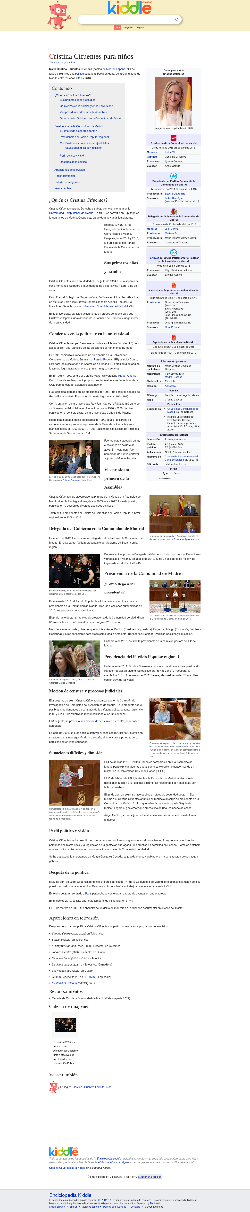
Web (117, 27)
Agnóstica (170, 386)
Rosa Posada (172, 327)
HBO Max (89, 977)
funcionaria (180, 439)
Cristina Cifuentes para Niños (67, 1168)
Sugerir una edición (150, 1176)
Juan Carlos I (172, 228)
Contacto (135, 1206)
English (140, 27)
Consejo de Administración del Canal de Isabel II (181, 457)
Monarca (152, 152)
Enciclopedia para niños (62, 62)
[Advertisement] (125, 40)
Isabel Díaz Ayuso (174, 198)
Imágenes (128, 27)
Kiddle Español (57, 1206)
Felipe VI (170, 152)
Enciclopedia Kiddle (109, 1158)
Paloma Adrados (70, 480)
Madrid (168, 377)
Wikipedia (106, 1203)
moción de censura (97, 721)
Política (169, 439)
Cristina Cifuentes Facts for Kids (92, 1087)
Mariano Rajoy (173, 233)
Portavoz (153, 257)
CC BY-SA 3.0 (104, 1200)
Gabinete (152, 156)
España (178, 377)
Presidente (153, 233)
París (88, 893)
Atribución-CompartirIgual (113, 1162)
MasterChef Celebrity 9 (66, 983)
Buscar (177, 19)
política (79, 73)
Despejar (170, 19)
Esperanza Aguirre (175, 193)
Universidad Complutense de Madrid (71, 213)
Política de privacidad (114, 1206)
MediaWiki (155, 1203)
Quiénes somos (90, 1206)
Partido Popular (103, 359)
